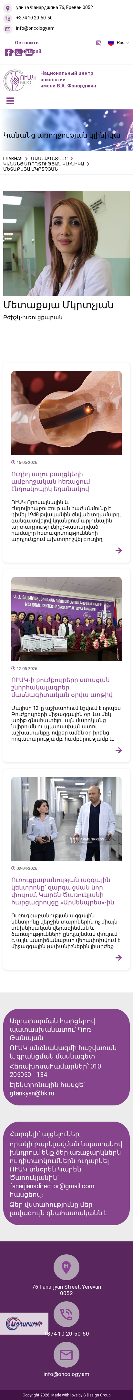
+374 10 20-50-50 (34, 17)
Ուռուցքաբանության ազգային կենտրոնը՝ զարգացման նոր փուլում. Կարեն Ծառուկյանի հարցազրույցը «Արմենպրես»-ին (62, 891)
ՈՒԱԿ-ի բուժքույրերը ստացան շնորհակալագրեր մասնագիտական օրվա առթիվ (62, 687)
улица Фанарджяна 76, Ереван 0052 (54, 7)
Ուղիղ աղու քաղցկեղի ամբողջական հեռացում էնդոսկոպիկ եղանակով (50, 481)
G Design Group (96, 1395)
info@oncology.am (35, 28)
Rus (120, 42)
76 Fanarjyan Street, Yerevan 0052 (66, 1289)
